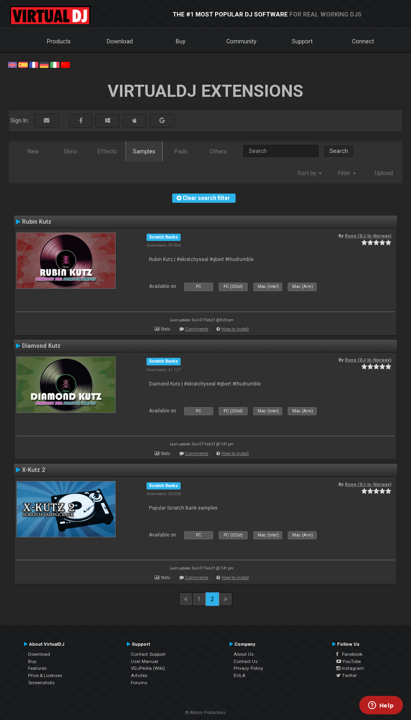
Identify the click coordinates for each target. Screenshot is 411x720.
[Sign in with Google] (162, 120)
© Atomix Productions (205, 712)
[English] (12, 64)
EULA (240, 675)
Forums (139, 682)
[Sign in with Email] (46, 120)
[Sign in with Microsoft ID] (108, 120)
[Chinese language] (65, 64)
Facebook (350, 654)
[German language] (44, 64)
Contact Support (148, 654)
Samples (144, 151)
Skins (70, 151)
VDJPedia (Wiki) (148, 668)
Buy (180, 41)
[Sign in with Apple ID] (134, 120)
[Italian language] (54, 64)
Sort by (307, 173)
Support (302, 41)
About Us (244, 654)
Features (37, 668)
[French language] (33, 64)
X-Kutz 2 (33, 470)
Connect (363, 41)
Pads (181, 151)
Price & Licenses (45, 675)
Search (339, 151)
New (33, 151)
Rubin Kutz (36, 221)
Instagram (352, 668)
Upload (384, 173)
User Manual (144, 661)
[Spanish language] (22, 64)
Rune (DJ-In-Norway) (368, 236)
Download (120, 41)
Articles (139, 675)
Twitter (349, 675)
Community (241, 41)
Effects (107, 151)
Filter (345, 173)
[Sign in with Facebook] (80, 120)
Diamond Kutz (41, 346)
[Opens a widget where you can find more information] (381, 706)
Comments (196, 329)
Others (218, 151)
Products (59, 41)
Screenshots (41, 682)
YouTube (351, 661)
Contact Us (246, 661)
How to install (235, 329)
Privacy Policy (248, 668)
